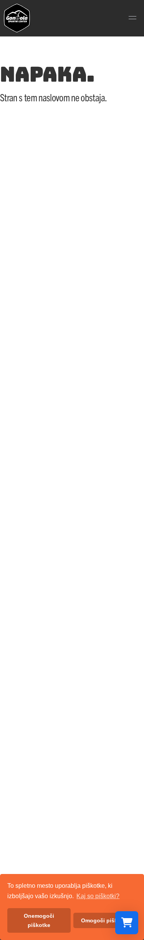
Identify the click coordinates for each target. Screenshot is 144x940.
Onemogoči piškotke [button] (39, 920)
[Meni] (132, 18)
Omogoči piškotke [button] (105, 920)
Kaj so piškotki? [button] (97, 896)
